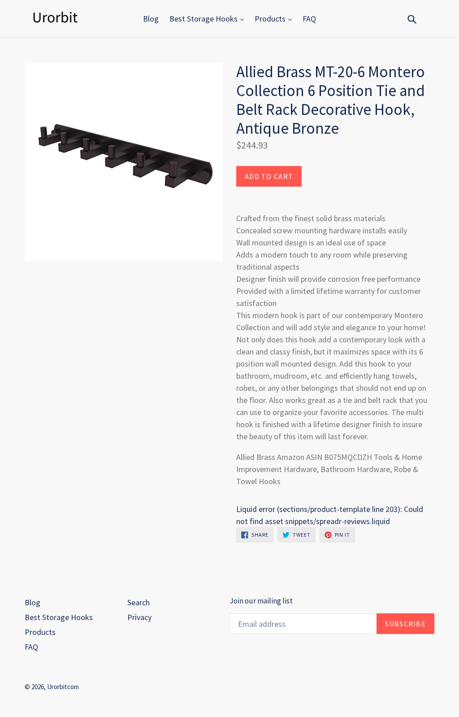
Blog (151, 18)
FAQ (309, 18)
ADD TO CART (269, 176)
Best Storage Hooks (204, 18)
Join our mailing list (261, 600)
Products (271, 18)
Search (138, 602)
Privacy (139, 617)
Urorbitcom (63, 686)
